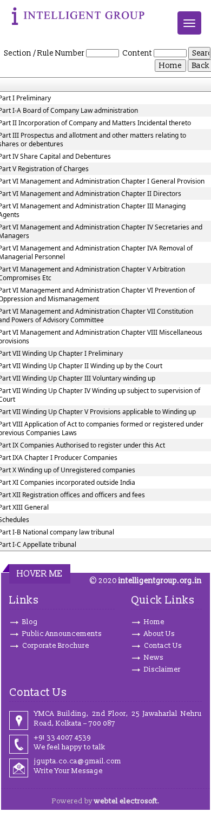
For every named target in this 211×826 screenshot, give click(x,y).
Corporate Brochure (55, 645)
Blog (30, 622)
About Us (159, 633)
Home (154, 622)
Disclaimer (162, 669)
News (153, 657)
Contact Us (163, 645)
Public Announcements (62, 633)
